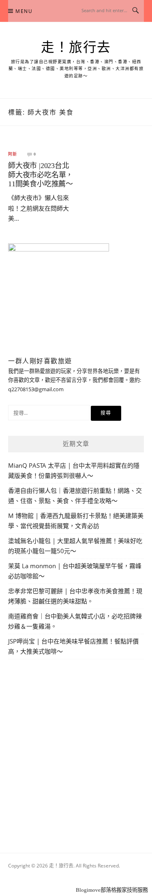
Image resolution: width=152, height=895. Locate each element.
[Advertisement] (76, 747)
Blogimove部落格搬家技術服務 (112, 890)
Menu (23, 11)
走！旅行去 (76, 47)
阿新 (12, 154)
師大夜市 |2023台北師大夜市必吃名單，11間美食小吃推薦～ (40, 175)
